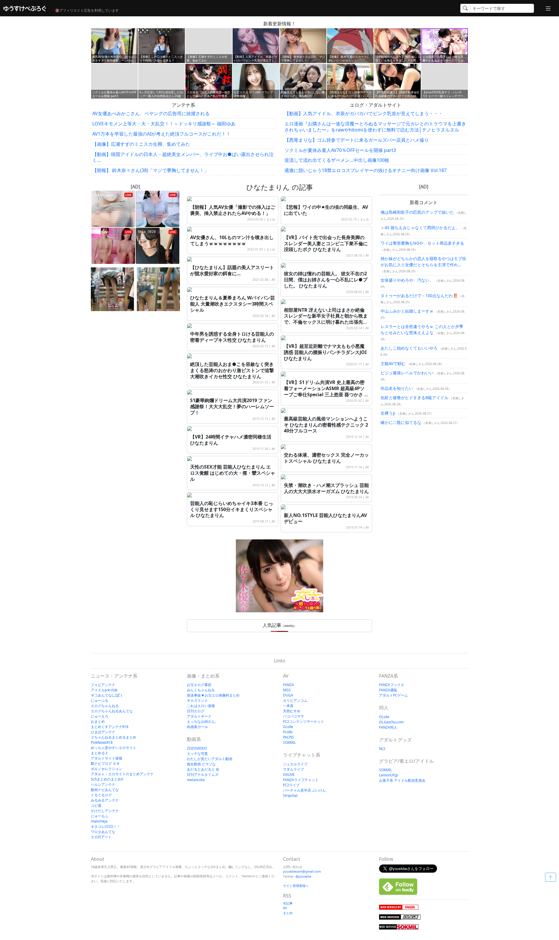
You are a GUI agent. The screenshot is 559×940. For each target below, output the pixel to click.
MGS (287, 690)
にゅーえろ (99, 716)
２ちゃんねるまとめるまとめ (113, 737)
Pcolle (288, 731)
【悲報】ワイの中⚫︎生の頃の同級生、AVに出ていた (326, 210)
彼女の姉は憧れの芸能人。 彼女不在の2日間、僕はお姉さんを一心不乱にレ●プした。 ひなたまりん (325, 279)
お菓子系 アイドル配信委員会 (402, 780)
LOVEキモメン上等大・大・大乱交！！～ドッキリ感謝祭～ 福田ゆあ (164, 123)
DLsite (384, 716)
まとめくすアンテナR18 (109, 726)
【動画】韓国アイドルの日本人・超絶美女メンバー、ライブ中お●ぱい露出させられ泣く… (183, 157)
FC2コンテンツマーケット (303, 721)
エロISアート (101, 836)
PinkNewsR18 (102, 742)
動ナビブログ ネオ (105, 763)
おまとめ (98, 721)
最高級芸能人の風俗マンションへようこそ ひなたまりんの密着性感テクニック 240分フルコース (326, 424)
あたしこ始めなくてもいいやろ (409, 348)
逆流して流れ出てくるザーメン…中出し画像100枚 (336, 160)
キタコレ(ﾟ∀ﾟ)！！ (105, 826)
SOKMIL (289, 742)
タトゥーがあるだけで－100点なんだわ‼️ (419, 296)
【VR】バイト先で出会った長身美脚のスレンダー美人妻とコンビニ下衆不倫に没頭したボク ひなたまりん (326, 243)
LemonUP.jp (388, 775)
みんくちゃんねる (201, 690)
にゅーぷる (99, 700)
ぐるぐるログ (101, 794)
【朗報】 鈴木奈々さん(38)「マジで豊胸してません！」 (150, 170)
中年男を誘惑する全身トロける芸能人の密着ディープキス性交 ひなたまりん (232, 337)
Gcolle (288, 726)
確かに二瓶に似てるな (401, 422)
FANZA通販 (388, 690)
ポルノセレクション (106, 768)
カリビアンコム (295, 700)
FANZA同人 (388, 727)
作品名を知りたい (397, 388)
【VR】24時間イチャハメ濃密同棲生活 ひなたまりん (230, 440)
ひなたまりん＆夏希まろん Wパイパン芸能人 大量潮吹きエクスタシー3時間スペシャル (232, 303)
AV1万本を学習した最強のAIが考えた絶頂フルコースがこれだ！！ (161, 134)
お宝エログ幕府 (199, 684)
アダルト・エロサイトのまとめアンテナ (122, 773)
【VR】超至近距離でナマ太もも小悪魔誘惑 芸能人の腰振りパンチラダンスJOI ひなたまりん (325, 352)
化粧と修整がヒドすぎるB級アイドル (414, 398)
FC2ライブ (291, 785)
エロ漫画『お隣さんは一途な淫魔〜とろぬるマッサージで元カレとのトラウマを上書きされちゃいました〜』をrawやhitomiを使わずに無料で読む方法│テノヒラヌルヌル (375, 126)
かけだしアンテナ (105, 810)
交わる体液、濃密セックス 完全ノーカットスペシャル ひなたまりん (326, 458)
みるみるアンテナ (105, 800)
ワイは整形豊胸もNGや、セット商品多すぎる (422, 243)
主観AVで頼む (393, 363)
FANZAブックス (391, 684)
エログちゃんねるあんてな (112, 710)
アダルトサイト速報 (106, 758)
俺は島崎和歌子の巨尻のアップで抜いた (417, 212)
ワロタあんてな (103, 831)
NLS (382, 748)
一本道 (288, 705)
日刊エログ (195, 710)
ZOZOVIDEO (197, 748)
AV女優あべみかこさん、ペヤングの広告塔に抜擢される (151, 113)
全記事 (288, 903)
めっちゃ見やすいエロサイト (113, 747)
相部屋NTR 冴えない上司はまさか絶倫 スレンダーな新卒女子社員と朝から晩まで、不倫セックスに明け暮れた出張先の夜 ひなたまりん (326, 319)
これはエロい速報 (201, 705)
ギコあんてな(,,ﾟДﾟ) (106, 695)
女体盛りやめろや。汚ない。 (407, 280)
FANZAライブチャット (301, 779)
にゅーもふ (99, 815)
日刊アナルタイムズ (202, 774)
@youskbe (303, 876)
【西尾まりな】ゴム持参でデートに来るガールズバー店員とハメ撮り (356, 140)
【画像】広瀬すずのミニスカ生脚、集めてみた (141, 144)
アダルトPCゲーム (393, 695)
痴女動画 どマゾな (201, 764)
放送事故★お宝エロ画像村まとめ (213, 695)
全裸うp (388, 413)
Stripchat (290, 795)
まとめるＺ (99, 752)
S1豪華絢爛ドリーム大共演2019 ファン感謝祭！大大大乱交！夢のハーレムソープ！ (232, 406)
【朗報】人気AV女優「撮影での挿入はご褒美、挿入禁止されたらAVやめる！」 (232, 210)
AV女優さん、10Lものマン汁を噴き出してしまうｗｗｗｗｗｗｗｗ (232, 240)
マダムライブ (293, 769)
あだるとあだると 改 (203, 769)
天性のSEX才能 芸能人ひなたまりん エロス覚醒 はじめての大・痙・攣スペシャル (232, 473)
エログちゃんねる (105, 705)
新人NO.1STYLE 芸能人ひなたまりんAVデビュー (325, 518)
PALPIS (288, 737)
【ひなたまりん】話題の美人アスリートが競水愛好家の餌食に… (232, 270)
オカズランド (197, 700)
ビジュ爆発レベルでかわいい (407, 373)
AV (367, 255)
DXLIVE (289, 774)
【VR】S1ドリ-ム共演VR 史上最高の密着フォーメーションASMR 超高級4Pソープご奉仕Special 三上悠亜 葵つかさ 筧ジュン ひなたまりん (326, 391)
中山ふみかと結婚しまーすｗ (407, 311)
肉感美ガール (197, 726)
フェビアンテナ (103, 684)
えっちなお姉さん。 (202, 721)
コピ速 (96, 805)
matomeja (99, 821)
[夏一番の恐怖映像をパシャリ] (158, 289)
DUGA (288, 695)
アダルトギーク (199, 716)
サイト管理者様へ (296, 885)
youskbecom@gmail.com (302, 871)
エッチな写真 (197, 753)
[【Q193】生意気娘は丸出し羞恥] (112, 289)
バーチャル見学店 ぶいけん (304, 790)
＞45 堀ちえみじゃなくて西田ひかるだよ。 (420, 228)
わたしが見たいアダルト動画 (209, 758)
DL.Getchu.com (391, 722)
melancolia (196, 779)
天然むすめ (291, 710)
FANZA (288, 684)
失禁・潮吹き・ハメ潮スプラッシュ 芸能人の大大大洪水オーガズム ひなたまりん (326, 488)
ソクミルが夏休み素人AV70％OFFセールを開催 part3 (340, 150)
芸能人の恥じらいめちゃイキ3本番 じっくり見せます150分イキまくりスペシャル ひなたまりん (231, 509)
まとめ (270, 219)
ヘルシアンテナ (103, 784)
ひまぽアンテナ (103, 731)
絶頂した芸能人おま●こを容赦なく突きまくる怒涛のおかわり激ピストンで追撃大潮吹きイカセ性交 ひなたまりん (232, 370)
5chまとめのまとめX (107, 779)
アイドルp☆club (104, 690)
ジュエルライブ (295, 764)
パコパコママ (293, 716)
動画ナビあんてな (105, 789)
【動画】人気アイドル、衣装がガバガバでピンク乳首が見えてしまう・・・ (363, 113)
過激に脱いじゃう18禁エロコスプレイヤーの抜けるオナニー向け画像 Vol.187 (365, 170)
